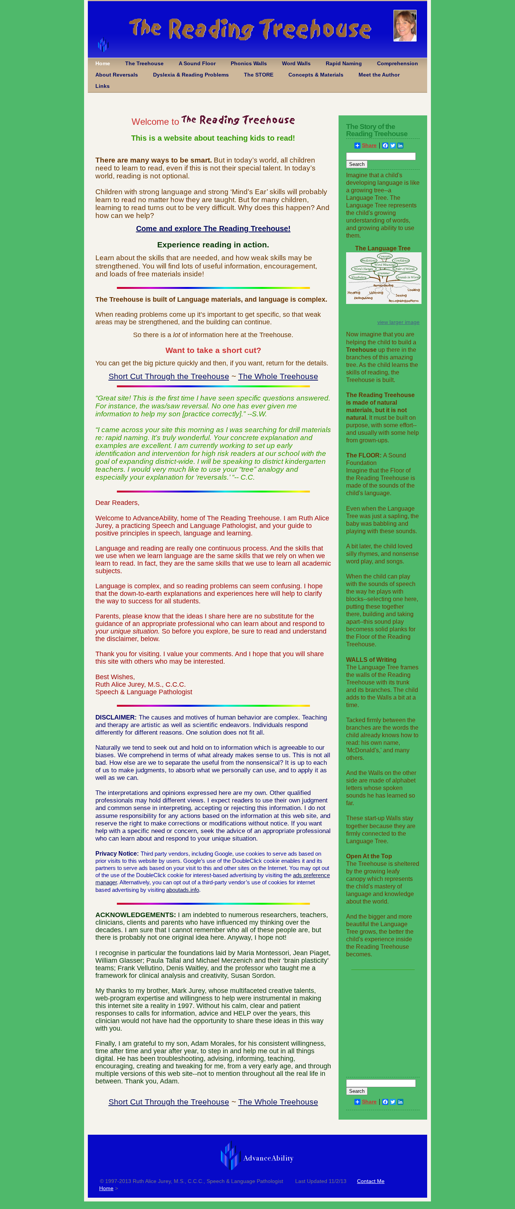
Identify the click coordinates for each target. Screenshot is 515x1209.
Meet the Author (379, 75)
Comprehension (397, 63)
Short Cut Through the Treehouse (169, 376)
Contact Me (371, 1181)
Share (369, 145)
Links (102, 86)
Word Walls (296, 63)
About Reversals (116, 75)
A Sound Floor (197, 63)
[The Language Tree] (384, 302)
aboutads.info (182, 890)
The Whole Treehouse (278, 376)
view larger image (398, 322)
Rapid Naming (344, 63)
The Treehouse (144, 63)
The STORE (258, 75)
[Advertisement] (383, 1027)
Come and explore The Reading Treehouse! (213, 228)
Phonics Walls (249, 63)
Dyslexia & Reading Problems (191, 75)
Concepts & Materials (315, 75)
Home (102, 63)
